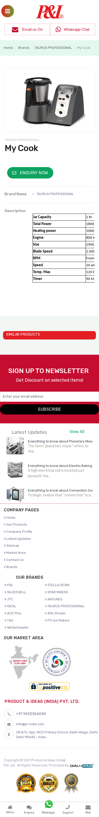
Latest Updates (18, 539)
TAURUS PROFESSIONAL (53, 48)
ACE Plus (13, 613)
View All (77, 431)
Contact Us (15, 560)
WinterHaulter (17, 627)
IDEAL (11, 606)
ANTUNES (54, 599)
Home (8, 48)
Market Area (16, 553)
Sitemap (12, 545)
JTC (9, 599)
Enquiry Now (33, 172)
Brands (23, 48)
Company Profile (19, 531)
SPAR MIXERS (57, 592)
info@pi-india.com (30, 724)
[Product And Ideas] (49, 11)
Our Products (16, 524)
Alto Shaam (56, 613)
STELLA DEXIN (58, 585)
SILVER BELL (16, 592)
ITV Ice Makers (58, 620)
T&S (9, 620)
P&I (9, 585)
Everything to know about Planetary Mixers (61, 441)
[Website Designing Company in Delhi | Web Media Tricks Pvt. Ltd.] (82, 765)
